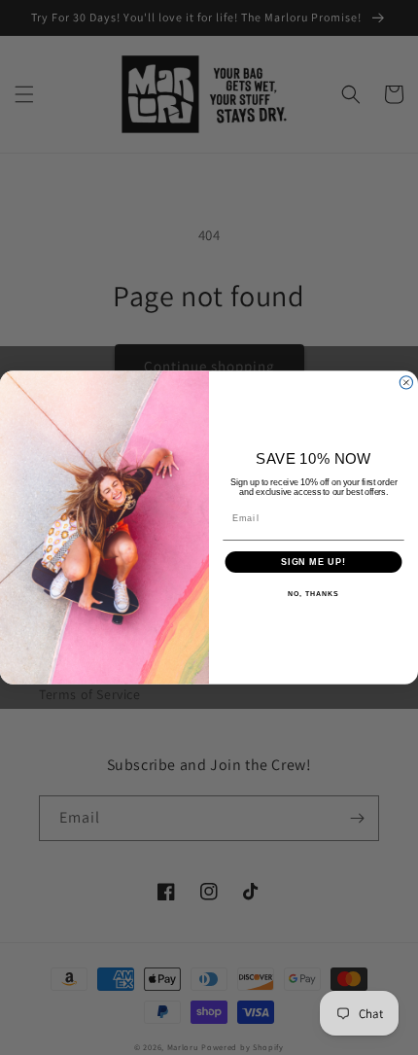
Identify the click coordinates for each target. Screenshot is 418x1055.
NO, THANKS (313, 594)
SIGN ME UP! (313, 561)
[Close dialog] (406, 382)
